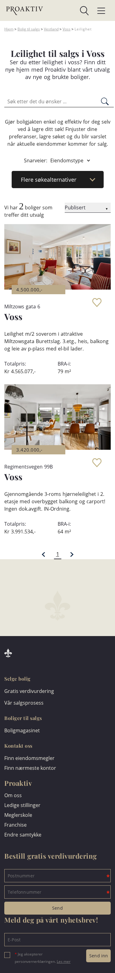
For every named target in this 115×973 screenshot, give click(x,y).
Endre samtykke (22, 834)
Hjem (8, 29)
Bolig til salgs (28, 29)
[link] (66, 10)
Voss (67, 29)
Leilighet (83, 29)
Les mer (64, 961)
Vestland (51, 29)
